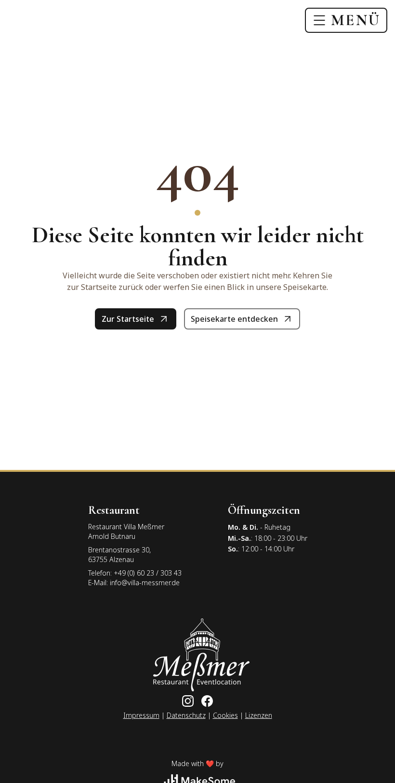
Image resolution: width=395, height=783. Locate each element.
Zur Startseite (128, 319)
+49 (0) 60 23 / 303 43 (148, 572)
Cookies (225, 715)
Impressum (141, 715)
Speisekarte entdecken (234, 319)
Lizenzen (258, 715)
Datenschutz (186, 715)
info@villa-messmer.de (145, 582)
